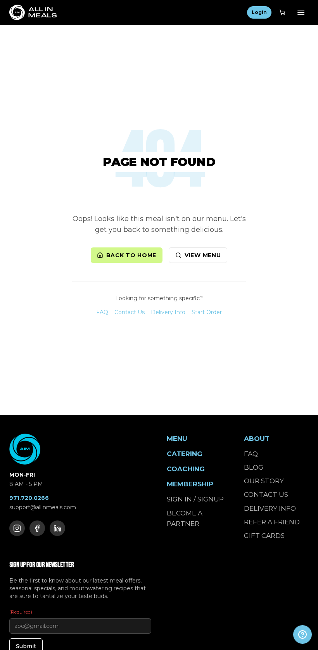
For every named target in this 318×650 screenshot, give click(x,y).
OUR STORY (264, 481)
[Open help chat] (302, 634)
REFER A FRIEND (272, 522)
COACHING (186, 469)
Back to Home (131, 255)
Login (259, 12)
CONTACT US (266, 494)
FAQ (102, 312)
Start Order (207, 312)
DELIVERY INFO (270, 508)
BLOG (253, 467)
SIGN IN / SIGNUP (195, 499)
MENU (177, 439)
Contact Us (129, 312)
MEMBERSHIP (190, 484)
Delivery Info (168, 312)
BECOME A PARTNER (184, 518)
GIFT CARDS (264, 535)
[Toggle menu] (301, 12)
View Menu (203, 255)
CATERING (184, 454)
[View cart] (282, 12)
